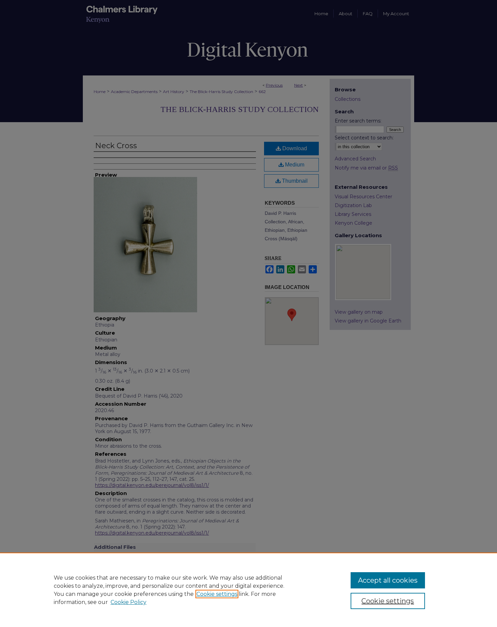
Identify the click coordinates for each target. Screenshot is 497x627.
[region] (248, 590)
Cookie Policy (128, 602)
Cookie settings (216, 594)
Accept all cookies (388, 580)
